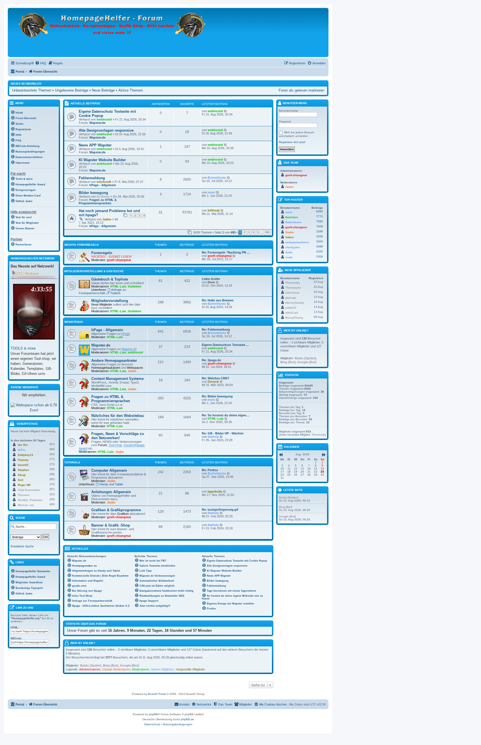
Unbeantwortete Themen (31, 90)
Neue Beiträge (103, 90)
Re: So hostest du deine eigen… (225, 415)
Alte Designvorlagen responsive (106, 130)
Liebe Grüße (211, 279)
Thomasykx (293, 287)
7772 (319, 216)
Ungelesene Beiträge (71, 90)
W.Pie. (22, 449)
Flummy (23, 459)
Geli (20, 479)
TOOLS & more (23, 348)
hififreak (214, 210)
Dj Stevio (103, 196)
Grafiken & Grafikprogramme (116, 510)
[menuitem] (40, 63)
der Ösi (23, 444)
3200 (319, 241)
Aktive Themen (130, 90)
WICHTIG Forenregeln (81, 244)
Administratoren (89, 669)
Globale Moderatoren (116, 669)
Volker (289, 237)
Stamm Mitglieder (162, 669)
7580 (319, 221)
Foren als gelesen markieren (301, 90)
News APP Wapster (95, 145)
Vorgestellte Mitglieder (190, 669)
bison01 (23, 464)
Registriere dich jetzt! (292, 142)
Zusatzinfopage (134, 445)
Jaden (106, 219)
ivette (289, 257)
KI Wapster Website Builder (102, 160)
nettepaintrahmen (297, 242)
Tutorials (72, 462)
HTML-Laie (118, 286)
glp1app (290, 297)
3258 (319, 236)
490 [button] (267, 232)
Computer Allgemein (109, 470)
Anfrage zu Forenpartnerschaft (102, 291)
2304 (319, 256)
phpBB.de (187, 719)
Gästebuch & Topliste (109, 279)
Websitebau (73, 321)
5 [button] (258, 232)
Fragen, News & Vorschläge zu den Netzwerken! (117, 436)
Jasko (132, 371)
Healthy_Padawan (30, 499)
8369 (319, 211)
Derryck (213, 381)
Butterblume (217, 177)
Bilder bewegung (93, 193)
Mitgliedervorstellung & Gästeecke (94, 271)
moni (211, 192)
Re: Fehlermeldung (216, 329)
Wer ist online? (82, 643)
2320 (319, 251)
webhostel (104, 119)
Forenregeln (101, 253)
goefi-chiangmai (119, 260)
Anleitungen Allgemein (111, 492)
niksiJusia (292, 292)
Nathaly (213, 436)
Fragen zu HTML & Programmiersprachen (98, 201)
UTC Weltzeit (27, 273)
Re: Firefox (210, 470)
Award (83, 448)
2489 (319, 246)
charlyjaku (292, 247)
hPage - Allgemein (102, 185)
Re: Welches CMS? (215, 378)
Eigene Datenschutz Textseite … (225, 344)
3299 (319, 231)
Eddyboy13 (25, 454)
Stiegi (22, 474)
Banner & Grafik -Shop (110, 525)
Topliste (115, 293)
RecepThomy (294, 317)
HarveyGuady (294, 302)
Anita (288, 252)
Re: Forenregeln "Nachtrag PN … (226, 252)
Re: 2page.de (211, 360)
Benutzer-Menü (294, 103)
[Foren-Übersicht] (112, 32)
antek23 (290, 307)
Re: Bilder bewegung (217, 396)
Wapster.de (97, 122)
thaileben (134, 286)
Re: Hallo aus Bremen (218, 300)
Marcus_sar (26, 504)
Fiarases (24, 494)
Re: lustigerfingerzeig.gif (220, 509)
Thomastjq (292, 282)
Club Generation (29, 489)
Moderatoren (140, 669)
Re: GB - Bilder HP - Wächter (223, 433)
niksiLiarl (291, 312)
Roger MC (24, 484)
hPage (125, 333)
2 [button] (244, 232)
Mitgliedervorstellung (109, 301)
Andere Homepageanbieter (114, 360)
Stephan (23, 469)
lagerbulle (215, 491)
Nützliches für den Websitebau (117, 416)
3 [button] (249, 232)
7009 (319, 226)
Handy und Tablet (111, 484)
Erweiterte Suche (22, 546)
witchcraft (104, 181)
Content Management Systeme (117, 379)
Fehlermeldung (92, 178)
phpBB (153, 714)
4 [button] (253, 232)
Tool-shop (115, 445)
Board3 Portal (157, 693)
